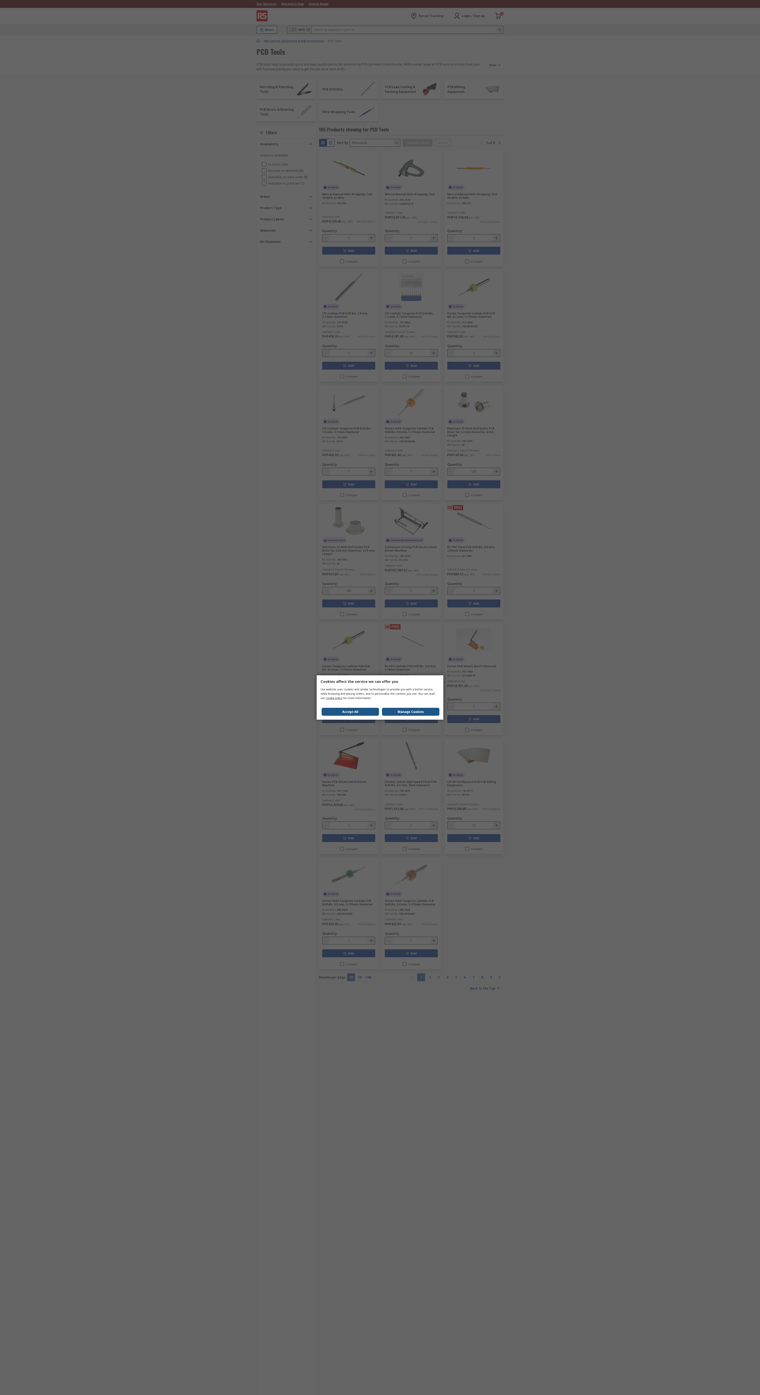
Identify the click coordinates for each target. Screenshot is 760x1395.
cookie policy (334, 698)
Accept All (350, 712)
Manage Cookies (411, 712)
